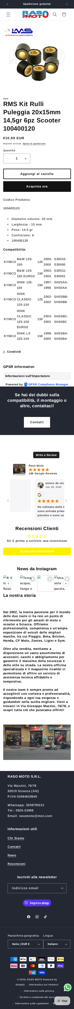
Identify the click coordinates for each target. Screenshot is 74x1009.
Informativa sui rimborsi (43, 984)
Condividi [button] (14, 351)
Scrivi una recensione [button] (37, 551)
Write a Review (46, 454)
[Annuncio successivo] (67, 4)
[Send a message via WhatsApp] (67, 987)
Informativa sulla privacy (39, 991)
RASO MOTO (34, 979)
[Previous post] (9, 583)
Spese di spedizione (34, 143)
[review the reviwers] (33, 495)
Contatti (37, 422)
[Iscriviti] (61, 888)
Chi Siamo (16, 838)
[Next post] (66, 583)
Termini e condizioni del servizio (39, 997)
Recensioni (17, 863)
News (12, 855)
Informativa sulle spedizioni (32, 1003)
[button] (8, 14)
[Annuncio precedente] (7, 4)
